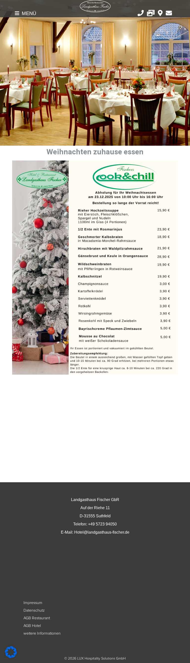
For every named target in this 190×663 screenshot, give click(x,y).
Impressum (33, 602)
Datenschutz (34, 610)
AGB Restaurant (37, 618)
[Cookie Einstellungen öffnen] (11, 656)
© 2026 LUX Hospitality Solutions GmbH (95, 658)
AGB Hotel (32, 625)
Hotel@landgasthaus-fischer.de (101, 532)
